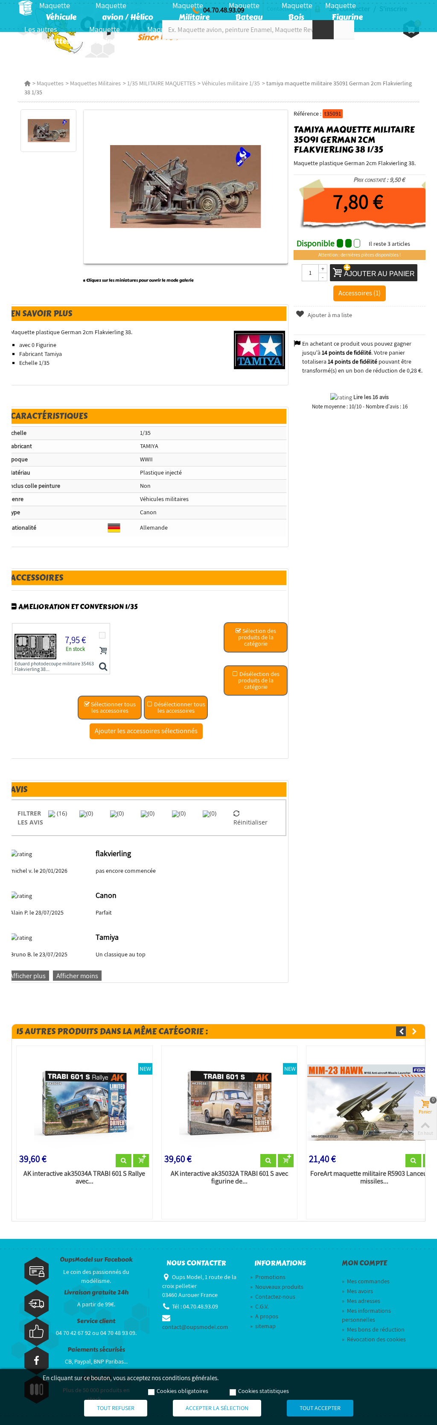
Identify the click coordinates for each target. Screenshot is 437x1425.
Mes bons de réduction (373, 1329)
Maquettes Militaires (95, 83)
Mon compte (364, 1263)
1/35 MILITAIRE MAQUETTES (161, 83)
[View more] (123, 1161)
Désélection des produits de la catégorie (259, 680)
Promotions (268, 1277)
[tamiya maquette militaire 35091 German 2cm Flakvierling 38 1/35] (48, 130)
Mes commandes (366, 1281)
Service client (96, 1321)
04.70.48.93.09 (223, 10)
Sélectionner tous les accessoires (113, 707)
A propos (264, 1316)
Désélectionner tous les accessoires (179, 707)
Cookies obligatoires (182, 1391)
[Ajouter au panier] (103, 650)
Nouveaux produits (276, 1287)
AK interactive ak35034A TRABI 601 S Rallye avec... (84, 1177)
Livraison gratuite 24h (96, 1292)
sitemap (263, 1326)
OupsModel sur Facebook (96, 1259)
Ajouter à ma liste (329, 315)
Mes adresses (361, 1301)
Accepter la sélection (217, 1408)
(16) (61, 813)
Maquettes (50, 83)
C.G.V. (259, 1306)
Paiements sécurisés (96, 1349)
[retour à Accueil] (27, 83)
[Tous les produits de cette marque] (259, 349)
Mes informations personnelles (366, 1315)
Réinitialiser (250, 822)
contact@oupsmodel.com (195, 1327)
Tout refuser (115, 1408)
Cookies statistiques (263, 1391)
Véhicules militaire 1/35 (231, 83)
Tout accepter (320, 1408)
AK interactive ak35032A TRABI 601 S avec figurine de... (229, 1177)
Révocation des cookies (374, 1339)
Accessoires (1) (359, 292)
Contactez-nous (272, 1296)
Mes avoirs (357, 1291)
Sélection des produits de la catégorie (257, 637)
